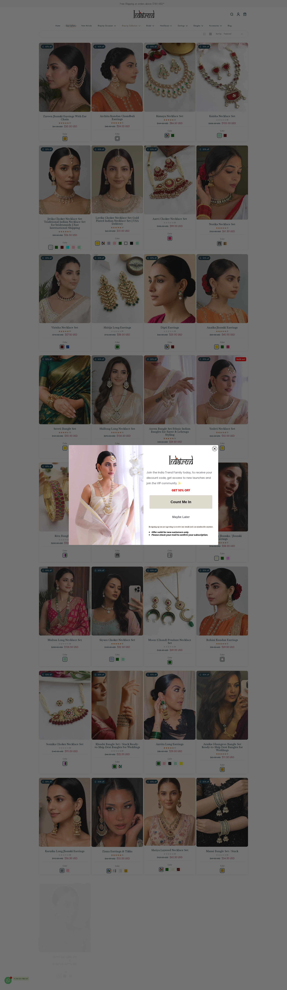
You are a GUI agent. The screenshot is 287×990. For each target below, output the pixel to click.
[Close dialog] (214, 448)
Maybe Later (181, 517)
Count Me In (181, 502)
